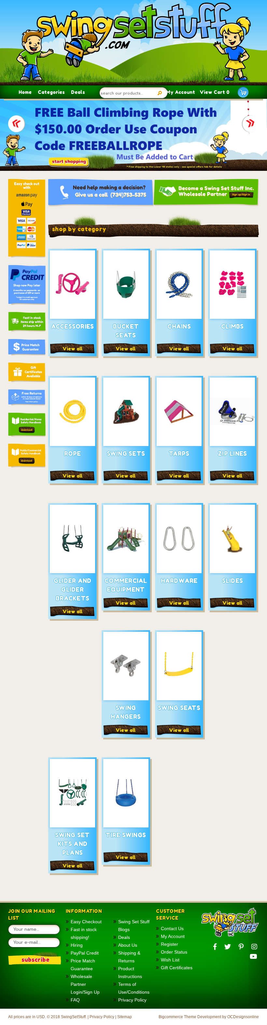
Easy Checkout (86, 921)
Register (169, 944)
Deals (78, 92)
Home (25, 92)
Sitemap (124, 1017)
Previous (16, 125)
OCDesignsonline (243, 1017)
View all (73, 348)
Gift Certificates (176, 967)
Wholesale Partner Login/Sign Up (85, 984)
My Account (180, 92)
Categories (51, 92)
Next (250, 125)
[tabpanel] (133, 135)
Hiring (77, 945)
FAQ (75, 1000)
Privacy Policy (132, 1000)
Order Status (174, 952)
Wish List (170, 959)
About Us (127, 945)
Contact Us (172, 928)
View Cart (215, 92)
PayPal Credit (85, 953)
